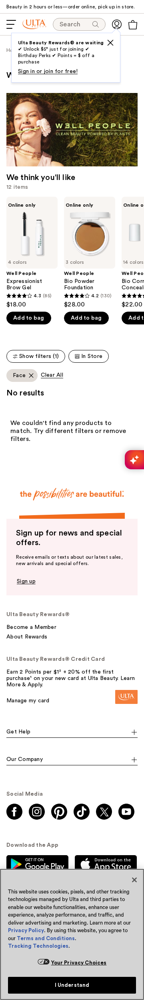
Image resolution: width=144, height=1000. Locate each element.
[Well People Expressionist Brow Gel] (32, 252)
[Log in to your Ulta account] (117, 24)
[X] (110, 43)
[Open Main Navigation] (11, 24)
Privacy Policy (26, 930)
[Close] (134, 880)
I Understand (72, 985)
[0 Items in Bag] (133, 25)
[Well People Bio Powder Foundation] (89, 252)
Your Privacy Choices (79, 962)
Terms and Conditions (46, 938)
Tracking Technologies (38, 946)
